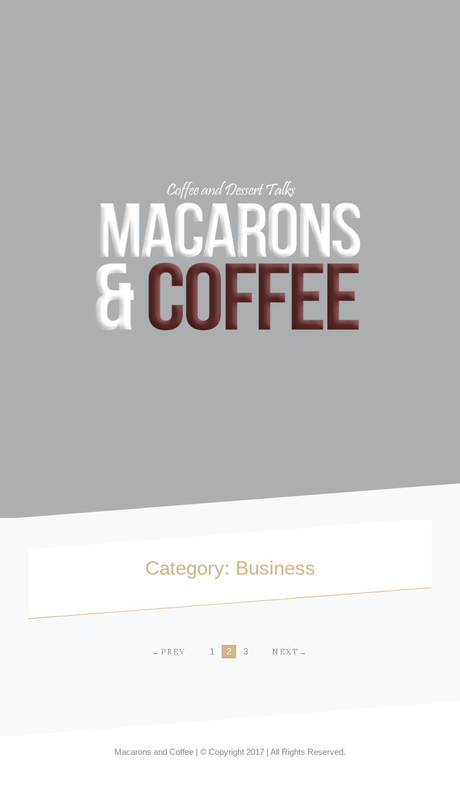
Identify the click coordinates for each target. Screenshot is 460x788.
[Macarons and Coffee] (230, 258)
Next (285, 652)
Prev (173, 652)
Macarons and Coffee (154, 752)
